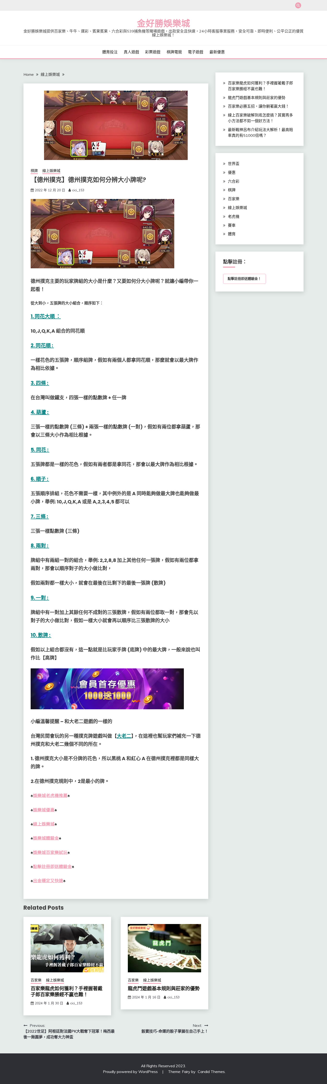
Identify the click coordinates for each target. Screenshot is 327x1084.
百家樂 (36, 980)
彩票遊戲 (152, 52)
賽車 (232, 225)
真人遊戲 (131, 52)
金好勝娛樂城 (163, 23)
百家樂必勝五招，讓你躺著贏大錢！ (258, 106)
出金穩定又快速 (48, 881)
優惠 (232, 172)
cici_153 (78, 190)
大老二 (124, 736)
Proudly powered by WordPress (131, 1071)
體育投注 (110, 52)
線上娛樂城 (51, 170)
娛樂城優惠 (44, 810)
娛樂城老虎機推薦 (50, 795)
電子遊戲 (195, 52)
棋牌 (34, 170)
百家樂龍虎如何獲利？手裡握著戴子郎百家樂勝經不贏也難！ (66, 991)
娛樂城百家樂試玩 (50, 852)
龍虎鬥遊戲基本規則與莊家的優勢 (164, 988)
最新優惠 (217, 52)
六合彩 (233, 181)
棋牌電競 (174, 52)
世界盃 (233, 163)
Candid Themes (211, 1071)
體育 (232, 233)
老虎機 (233, 216)
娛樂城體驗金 (46, 838)
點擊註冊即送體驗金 (52, 866)
